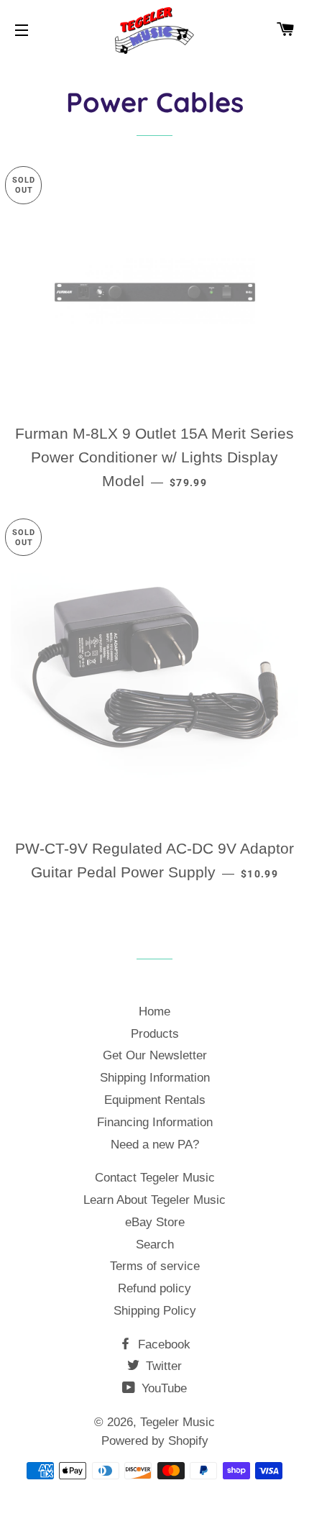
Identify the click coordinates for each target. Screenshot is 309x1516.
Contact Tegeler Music (155, 1177)
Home (154, 1011)
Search (155, 1244)
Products (155, 1034)
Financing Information (155, 1122)
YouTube (162, 1388)
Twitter (162, 1366)
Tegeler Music (177, 1422)
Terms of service (155, 1266)
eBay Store (155, 1222)
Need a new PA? (155, 1144)
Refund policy (154, 1288)
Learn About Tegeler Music (154, 1200)
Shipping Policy (155, 1311)
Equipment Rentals (155, 1100)
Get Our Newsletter (155, 1055)
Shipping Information (155, 1078)
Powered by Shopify (154, 1441)
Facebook (162, 1344)
